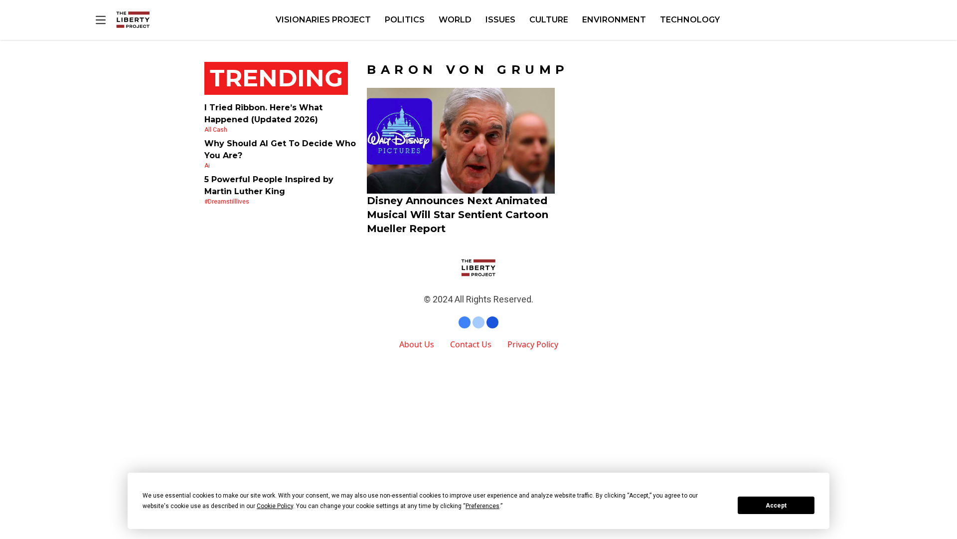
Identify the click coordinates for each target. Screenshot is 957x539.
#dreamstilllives (226, 201)
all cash (215, 129)
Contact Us (470, 344)
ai (207, 165)
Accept (776, 505)
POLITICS (405, 19)
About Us (416, 344)
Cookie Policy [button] (275, 506)
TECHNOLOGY (690, 19)
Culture (548, 19)
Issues (500, 19)
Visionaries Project (323, 19)
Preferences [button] (482, 506)
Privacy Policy (532, 344)
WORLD (455, 19)
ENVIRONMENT (614, 19)
